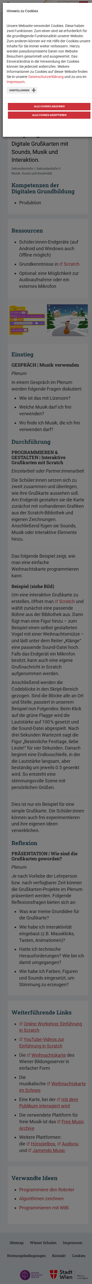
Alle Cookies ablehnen (49, 106)
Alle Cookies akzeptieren (49, 115)
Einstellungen (19, 90)
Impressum (16, 82)
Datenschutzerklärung (46, 77)
